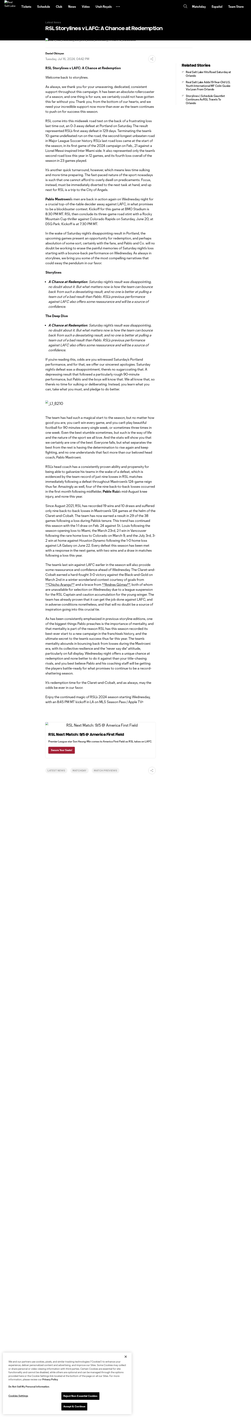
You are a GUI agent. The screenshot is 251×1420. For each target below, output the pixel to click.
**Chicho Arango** (60, 584)
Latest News (56, 770)
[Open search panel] (185, 6)
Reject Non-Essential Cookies (80, 1395)
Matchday (80, 770)
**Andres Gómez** (116, 584)
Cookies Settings (18, 1395)
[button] (118, 6)
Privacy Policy (50, 1379)
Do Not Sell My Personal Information (28, 1386)
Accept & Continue (74, 1406)
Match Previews (105, 770)
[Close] (126, 1357)
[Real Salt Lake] (10, 6)
